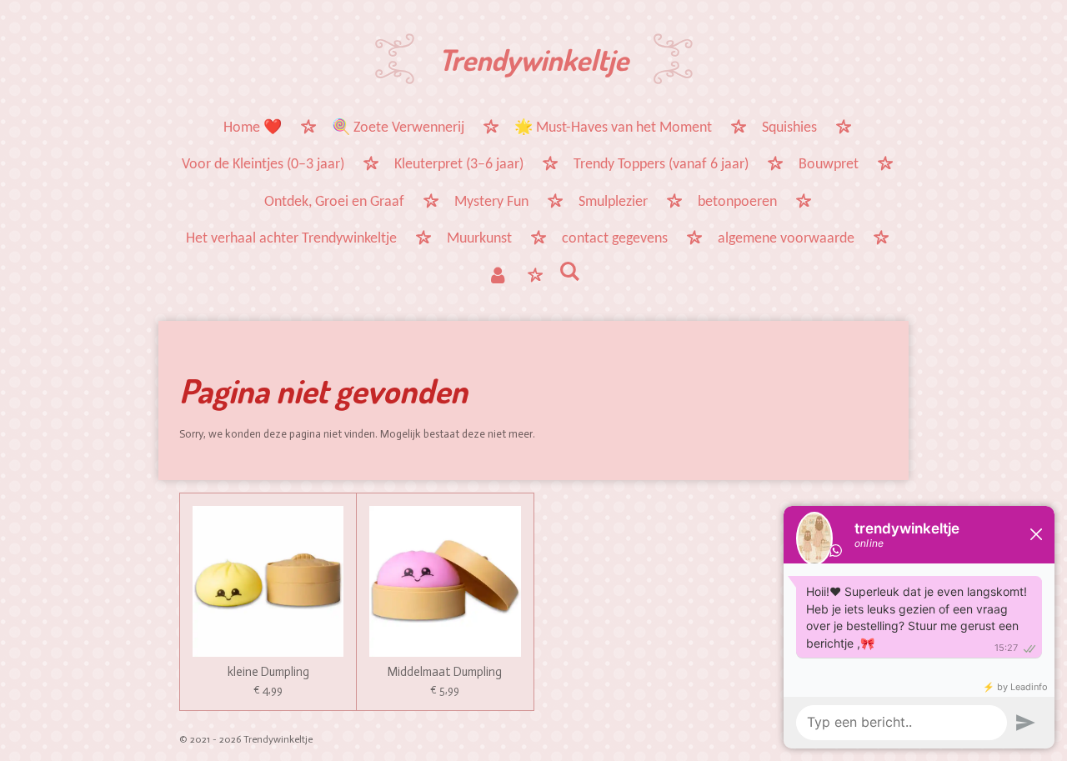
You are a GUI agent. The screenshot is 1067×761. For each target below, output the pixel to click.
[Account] (498, 277)
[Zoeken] (569, 273)
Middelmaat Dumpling (445, 672)
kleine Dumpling (268, 672)
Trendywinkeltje (533, 59)
